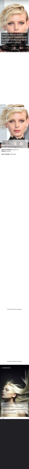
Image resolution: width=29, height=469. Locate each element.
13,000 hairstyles (20, 403)
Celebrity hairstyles (19, 407)
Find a (4, 403)
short (11, 409)
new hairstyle (9, 403)
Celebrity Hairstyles (12, 413)
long (19, 409)
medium (15, 409)
